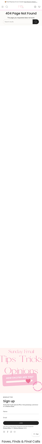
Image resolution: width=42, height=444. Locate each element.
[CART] (39, 7)
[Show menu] (2, 7)
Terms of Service (18, 428)
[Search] (36, 21)
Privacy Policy (7, 428)
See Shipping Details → (30, 2)
